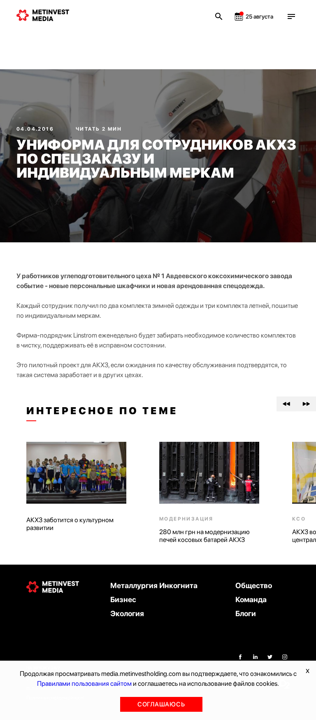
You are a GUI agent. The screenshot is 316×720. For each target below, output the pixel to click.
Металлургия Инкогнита (154, 585)
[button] (286, 403)
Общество (253, 585)
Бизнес (123, 599)
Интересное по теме (102, 411)
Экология (127, 613)
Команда (251, 599)
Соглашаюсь (161, 704)
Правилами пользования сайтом (84, 683)
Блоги (245, 613)
